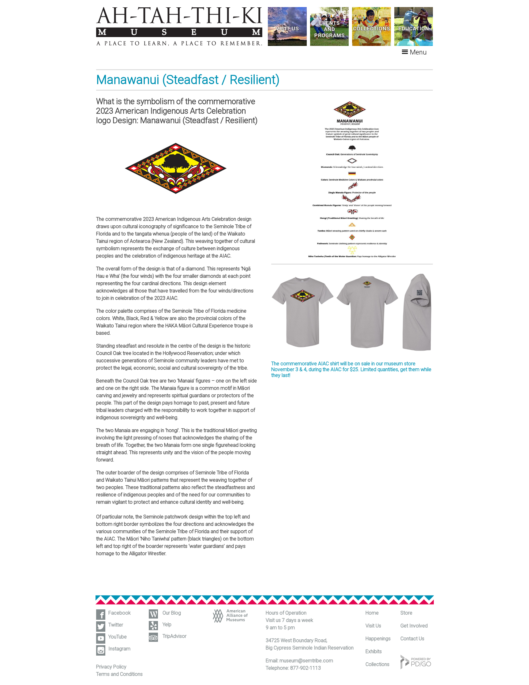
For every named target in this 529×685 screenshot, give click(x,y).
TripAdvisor (174, 636)
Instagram (119, 649)
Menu (418, 52)
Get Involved (414, 626)
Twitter (115, 625)
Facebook (119, 613)
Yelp (167, 624)
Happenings (378, 639)
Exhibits (374, 651)
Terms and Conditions (119, 674)
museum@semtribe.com (306, 661)
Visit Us (373, 626)
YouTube (117, 637)
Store (406, 613)
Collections (377, 664)
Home (372, 613)
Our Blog (172, 613)
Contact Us (412, 639)
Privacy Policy (111, 667)
